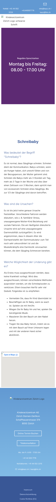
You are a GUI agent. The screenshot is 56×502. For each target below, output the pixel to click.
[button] (52, 21)
